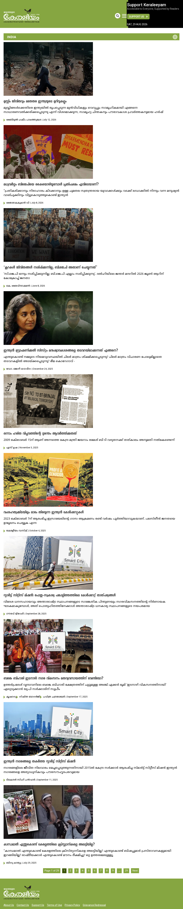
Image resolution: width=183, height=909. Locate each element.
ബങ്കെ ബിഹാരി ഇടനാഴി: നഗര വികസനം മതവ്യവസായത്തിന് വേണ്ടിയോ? (53, 678)
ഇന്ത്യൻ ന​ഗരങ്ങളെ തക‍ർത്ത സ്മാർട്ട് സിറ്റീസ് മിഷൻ (39, 761)
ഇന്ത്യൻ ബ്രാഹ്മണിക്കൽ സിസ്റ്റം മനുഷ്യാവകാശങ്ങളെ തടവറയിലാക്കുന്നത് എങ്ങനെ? (61, 350)
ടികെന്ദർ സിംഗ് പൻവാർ (20, 780)
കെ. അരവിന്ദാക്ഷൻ (18, 286)
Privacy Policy (72, 905)
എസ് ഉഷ (12, 447)
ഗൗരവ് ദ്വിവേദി (15, 613)
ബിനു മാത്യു (13, 863)
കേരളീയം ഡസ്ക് (16, 530)
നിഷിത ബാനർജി (29, 696)
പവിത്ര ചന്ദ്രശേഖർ (54, 696)
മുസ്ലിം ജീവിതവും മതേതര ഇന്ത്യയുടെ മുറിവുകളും (35, 101)
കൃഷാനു (11, 696)
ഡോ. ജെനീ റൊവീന (18, 369)
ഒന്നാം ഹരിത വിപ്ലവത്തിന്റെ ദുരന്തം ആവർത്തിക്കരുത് (40, 434)
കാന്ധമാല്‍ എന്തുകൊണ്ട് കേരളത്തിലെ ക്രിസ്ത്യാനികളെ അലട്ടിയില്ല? (49, 844)
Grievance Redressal (94, 905)
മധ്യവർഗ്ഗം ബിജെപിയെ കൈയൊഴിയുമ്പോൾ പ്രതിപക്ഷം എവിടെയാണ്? (51, 184)
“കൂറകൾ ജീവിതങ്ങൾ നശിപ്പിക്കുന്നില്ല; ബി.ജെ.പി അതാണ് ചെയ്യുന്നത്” (50, 267)
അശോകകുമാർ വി (17, 203)
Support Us (136, 16)
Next (135, 870)
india (11, 37)
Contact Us (23, 905)
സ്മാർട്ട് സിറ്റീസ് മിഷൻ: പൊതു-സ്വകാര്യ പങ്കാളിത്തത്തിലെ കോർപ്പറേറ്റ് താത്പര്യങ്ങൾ (60, 595)
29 (126, 870)
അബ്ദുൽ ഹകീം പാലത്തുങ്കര (23, 119)
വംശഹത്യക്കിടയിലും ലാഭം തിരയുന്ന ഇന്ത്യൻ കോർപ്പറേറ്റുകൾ (44, 512)
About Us (9, 905)
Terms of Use (54, 905)
